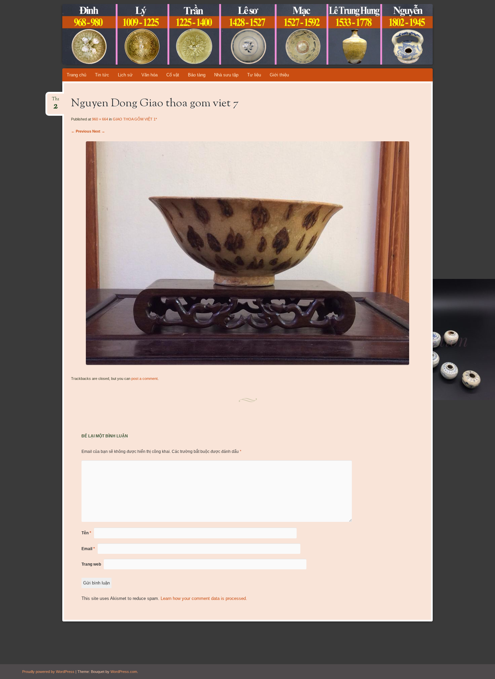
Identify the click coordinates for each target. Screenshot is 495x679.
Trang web (91, 564)
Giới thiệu (279, 74)
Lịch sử (125, 74)
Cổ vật (172, 74)
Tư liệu (254, 74)
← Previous (81, 131)
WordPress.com (123, 672)
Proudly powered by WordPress (48, 672)
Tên (86, 533)
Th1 (55, 101)
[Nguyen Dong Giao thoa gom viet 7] (247, 363)
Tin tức (102, 74)
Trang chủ (76, 74)
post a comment (144, 379)
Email (88, 548)
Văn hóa (149, 74)
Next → (98, 131)
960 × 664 (100, 119)
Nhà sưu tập (226, 74)
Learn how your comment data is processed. (204, 598)
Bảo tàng (196, 74)
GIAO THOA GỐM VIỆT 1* (135, 119)
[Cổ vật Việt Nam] (260, 34)
